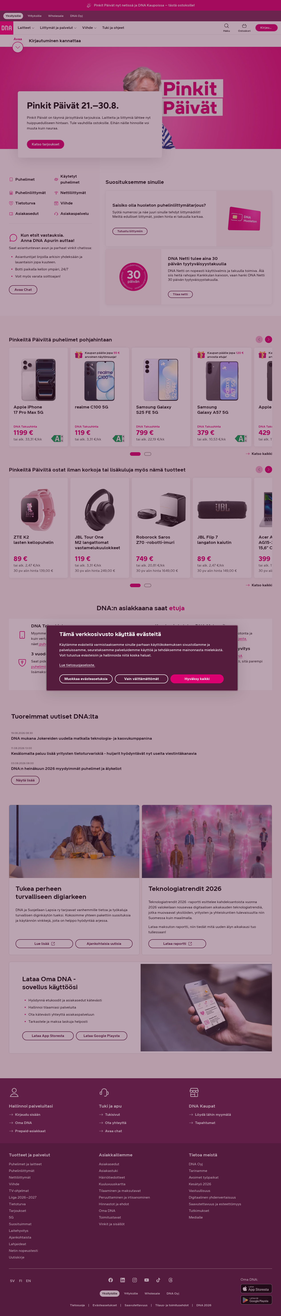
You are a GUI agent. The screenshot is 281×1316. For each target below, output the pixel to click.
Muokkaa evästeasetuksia (86, 679)
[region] (142, 658)
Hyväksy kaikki (197, 679)
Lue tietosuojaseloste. (77, 665)
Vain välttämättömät (141, 679)
